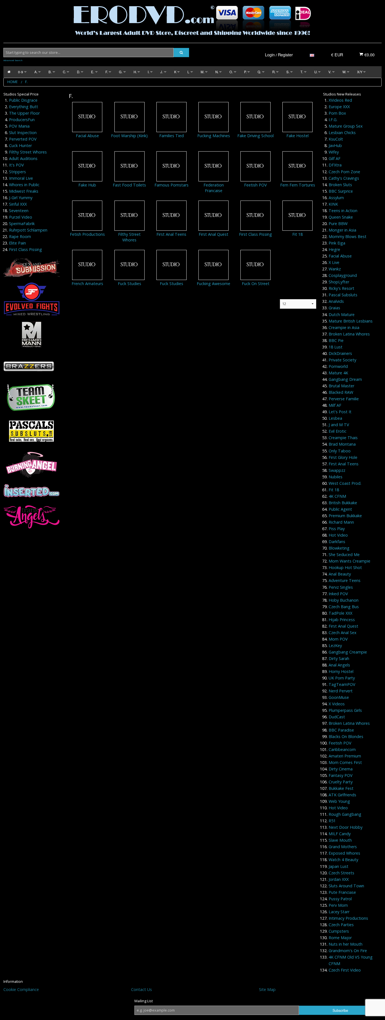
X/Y (359, 72)
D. (78, 72)
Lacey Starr (339, 911)
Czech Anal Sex (343, 632)
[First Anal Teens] (171, 215)
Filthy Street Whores (28, 152)
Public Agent (340, 509)
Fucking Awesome (213, 283)
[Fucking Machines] (213, 116)
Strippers (17, 171)
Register (285, 54)
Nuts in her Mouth (345, 944)
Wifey (334, 152)
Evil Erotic (337, 431)
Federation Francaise (213, 187)
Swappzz (337, 470)
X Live (334, 262)
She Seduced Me (344, 554)
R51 (332, 820)
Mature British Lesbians (351, 321)
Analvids (336, 301)
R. (273, 72)
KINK (333, 204)
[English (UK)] (312, 54)
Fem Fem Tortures (297, 185)
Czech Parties (341, 924)
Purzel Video (20, 217)
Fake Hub (87, 185)
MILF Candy (340, 833)
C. (64, 72)
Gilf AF (334, 158)
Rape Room (20, 236)
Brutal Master (341, 385)
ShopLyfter (339, 282)
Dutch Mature (342, 314)
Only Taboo (340, 451)
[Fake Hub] (87, 166)
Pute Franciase (342, 892)
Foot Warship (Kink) (129, 135)
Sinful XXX (18, 204)
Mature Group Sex (346, 126)
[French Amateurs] (87, 264)
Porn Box (337, 113)
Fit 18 (297, 234)
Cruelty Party (341, 782)
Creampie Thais (343, 437)
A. (35, 72)
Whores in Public (24, 184)
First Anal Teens (171, 234)
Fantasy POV (341, 775)
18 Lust (335, 347)
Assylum (336, 197)
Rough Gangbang (345, 814)
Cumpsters (339, 931)
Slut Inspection (23, 132)
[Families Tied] (171, 116)
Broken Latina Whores (349, 334)
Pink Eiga (337, 243)
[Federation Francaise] (213, 166)
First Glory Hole (343, 457)
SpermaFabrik (22, 223)
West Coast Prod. (345, 483)
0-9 (20, 72)
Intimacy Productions (348, 918)
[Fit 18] (297, 215)
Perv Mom (338, 905)
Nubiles (335, 476)
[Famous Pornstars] (171, 166)
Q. (259, 72)
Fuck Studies (129, 283)
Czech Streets (341, 872)
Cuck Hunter (20, 145)
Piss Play (337, 528)
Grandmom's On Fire (348, 950)
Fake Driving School (255, 135)
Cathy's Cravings (344, 178)
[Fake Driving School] (255, 116)
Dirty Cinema (341, 769)
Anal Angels (339, 665)
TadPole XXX (340, 613)
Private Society (342, 360)
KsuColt (336, 139)
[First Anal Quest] (213, 215)
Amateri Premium (345, 756)
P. (245, 72)
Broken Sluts (340, 184)
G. (120, 72)
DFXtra (335, 165)
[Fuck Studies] (129, 264)
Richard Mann (341, 522)
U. (315, 72)
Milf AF (335, 405)
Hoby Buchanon (344, 600)
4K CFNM (337, 496)
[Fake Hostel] (297, 116)
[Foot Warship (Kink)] (129, 116)
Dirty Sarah (339, 658)
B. (50, 72)
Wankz (335, 269)
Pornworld (338, 366)
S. (287, 72)
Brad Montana (342, 444)
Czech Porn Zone (344, 171)
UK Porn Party (342, 678)
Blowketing (339, 548)
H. (135, 72)
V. (329, 72)
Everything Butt (23, 106)
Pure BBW (338, 223)
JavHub (335, 145)
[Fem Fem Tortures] (297, 166)
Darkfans (337, 541)
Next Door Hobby (345, 827)
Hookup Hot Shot (345, 567)
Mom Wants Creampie (349, 561)
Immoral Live (21, 178)
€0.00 (369, 54)
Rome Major (340, 937)
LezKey (335, 645)
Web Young (339, 801)
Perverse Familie (344, 398)
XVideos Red (340, 100)
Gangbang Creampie (348, 652)
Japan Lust (338, 866)
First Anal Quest (213, 234)
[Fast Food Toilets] (129, 166)
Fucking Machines (213, 135)
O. (231, 72)
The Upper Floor (24, 113)
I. (148, 72)
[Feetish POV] (255, 166)
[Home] (8, 72)
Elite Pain (17, 243)
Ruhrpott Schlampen (28, 230)
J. (161, 72)
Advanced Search (13, 60)
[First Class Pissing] (255, 215)
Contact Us (141, 989)
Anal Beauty (340, 574)
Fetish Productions (87, 234)
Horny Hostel (341, 671)
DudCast (337, 716)
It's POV (16, 165)
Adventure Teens (344, 580)
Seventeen (18, 210)
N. (216, 72)
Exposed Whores (344, 853)
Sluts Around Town (346, 885)
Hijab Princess (342, 619)
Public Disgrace (23, 100)
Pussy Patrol (340, 898)
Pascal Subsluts (343, 294)
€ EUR (337, 54)
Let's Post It (340, 411)
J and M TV (339, 424)
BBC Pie (336, 340)
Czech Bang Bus (344, 606)
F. (106, 72)
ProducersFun (22, 119)
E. (92, 72)
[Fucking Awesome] (213, 264)
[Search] (181, 52)
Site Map (267, 989)
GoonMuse (339, 697)
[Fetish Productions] (87, 215)
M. (202, 72)
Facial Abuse (87, 135)
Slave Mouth (340, 840)
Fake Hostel (297, 135)
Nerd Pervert (341, 691)
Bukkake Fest (341, 788)
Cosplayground (343, 275)
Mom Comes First (345, 762)
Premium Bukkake (345, 515)
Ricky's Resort (341, 288)
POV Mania (19, 126)
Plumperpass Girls (345, 710)
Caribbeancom (342, 749)
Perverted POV (23, 139)
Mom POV (338, 639)
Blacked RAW (341, 392)
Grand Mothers (343, 846)
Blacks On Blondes (346, 736)
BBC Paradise (341, 730)
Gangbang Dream (345, 379)
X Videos (337, 703)
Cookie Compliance (21, 989)
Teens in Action (343, 210)
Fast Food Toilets (129, 185)
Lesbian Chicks (342, 132)
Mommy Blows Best (347, 236)
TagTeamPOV (342, 684)
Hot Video (338, 535)
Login (270, 54)
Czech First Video (345, 970)
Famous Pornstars (171, 185)
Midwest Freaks (23, 191)
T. (301, 72)
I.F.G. (333, 119)
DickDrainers (340, 353)
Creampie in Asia (344, 327)
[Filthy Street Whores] (129, 215)
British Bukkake (343, 502)
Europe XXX (339, 106)
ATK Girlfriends (342, 794)
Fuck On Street (255, 283)
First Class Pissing (25, 249)
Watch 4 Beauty (343, 859)
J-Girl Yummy (20, 197)
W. (344, 72)
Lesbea (335, 418)
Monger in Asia (342, 230)
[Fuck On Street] (255, 264)
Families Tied (171, 135)
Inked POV (338, 593)
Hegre (334, 249)
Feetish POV (255, 185)
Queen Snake (341, 217)
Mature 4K (338, 372)
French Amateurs (87, 283)
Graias (334, 307)
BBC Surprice (341, 191)
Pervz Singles (341, 587)
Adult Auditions (23, 158)
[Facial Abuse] (87, 116)
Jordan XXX (339, 879)
